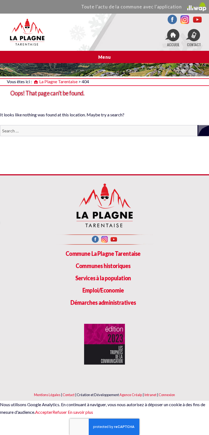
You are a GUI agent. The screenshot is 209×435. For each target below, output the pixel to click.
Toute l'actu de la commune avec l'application (131, 7)
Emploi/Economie (103, 290)
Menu (104, 57)
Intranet (150, 395)
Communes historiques (103, 265)
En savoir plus (80, 412)
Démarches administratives (103, 302)
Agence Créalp (130, 395)
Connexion (167, 395)
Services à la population (103, 278)
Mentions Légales (47, 395)
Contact (69, 395)
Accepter (44, 412)
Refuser (60, 412)
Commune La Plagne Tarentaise (103, 253)
